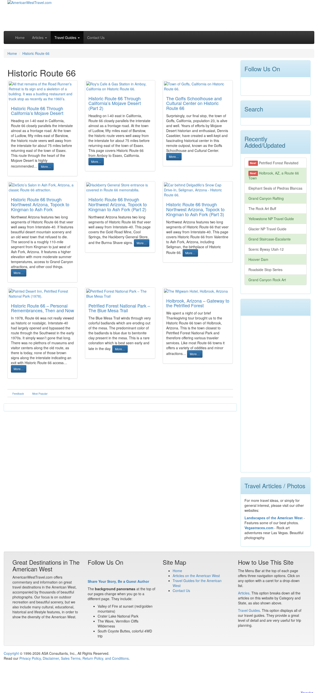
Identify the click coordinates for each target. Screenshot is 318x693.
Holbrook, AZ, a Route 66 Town (273, 175)
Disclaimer (51, 658)
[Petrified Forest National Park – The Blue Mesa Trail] (120, 294)
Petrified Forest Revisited (274, 162)
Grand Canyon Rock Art (267, 279)
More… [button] (46, 166)
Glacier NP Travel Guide (267, 228)
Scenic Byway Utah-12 (266, 249)
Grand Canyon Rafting (266, 198)
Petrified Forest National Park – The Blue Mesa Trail (119, 308)
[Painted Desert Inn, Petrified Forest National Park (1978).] (42, 294)
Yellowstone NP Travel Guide (271, 218)
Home (20, 37)
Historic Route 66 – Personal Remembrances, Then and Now (42, 308)
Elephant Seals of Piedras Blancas (275, 188)
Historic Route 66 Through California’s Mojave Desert (37, 110)
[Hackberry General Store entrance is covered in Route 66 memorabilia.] (120, 187)
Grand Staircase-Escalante (269, 239)
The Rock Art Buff (262, 208)
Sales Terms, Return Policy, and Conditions (95, 658)
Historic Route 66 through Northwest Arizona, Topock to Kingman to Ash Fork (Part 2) (117, 204)
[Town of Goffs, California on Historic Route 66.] (198, 86)
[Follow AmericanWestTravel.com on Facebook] (248, 85)
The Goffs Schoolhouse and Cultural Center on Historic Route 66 (194, 103)
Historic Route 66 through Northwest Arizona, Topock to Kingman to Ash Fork (40, 204)
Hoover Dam (258, 259)
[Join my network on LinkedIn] (266, 85)
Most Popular (39, 393)
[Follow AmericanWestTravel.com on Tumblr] (275, 85)
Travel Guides (249, 610)
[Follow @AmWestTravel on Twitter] (257, 85)
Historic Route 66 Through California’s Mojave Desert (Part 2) (114, 103)
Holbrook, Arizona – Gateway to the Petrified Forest (197, 303)
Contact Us (96, 37)
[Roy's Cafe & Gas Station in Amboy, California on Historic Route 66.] (120, 86)
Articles (243, 592)
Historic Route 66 (35, 53)
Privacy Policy (30, 658)
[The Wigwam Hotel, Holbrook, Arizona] (198, 291)
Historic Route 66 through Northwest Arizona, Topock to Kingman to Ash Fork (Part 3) (195, 209)
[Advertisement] (218, 13)
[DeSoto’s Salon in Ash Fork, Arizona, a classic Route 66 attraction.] (42, 187)
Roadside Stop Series (265, 269)
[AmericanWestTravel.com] (29, 5)
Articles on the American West (196, 575)
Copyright (11, 653)
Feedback (18, 393)
